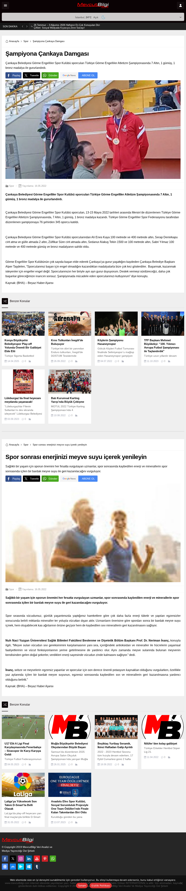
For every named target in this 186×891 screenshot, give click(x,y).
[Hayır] (181, 883)
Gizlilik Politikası (100, 885)
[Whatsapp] (53, 859)
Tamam (82, 885)
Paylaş (16, 75)
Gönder (53, 75)
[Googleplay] (21, 867)
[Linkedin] (29, 859)
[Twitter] (13, 859)
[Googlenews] (5, 867)
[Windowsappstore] (29, 867)
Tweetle (34, 75)
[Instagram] (21, 859)
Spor (25, 41)
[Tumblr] (37, 867)
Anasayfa (14, 41)
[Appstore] (13, 867)
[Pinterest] (45, 859)
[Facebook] (5, 859)
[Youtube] (37, 859)
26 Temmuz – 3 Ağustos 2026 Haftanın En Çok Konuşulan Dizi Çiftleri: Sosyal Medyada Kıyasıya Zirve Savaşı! (67, 26)
